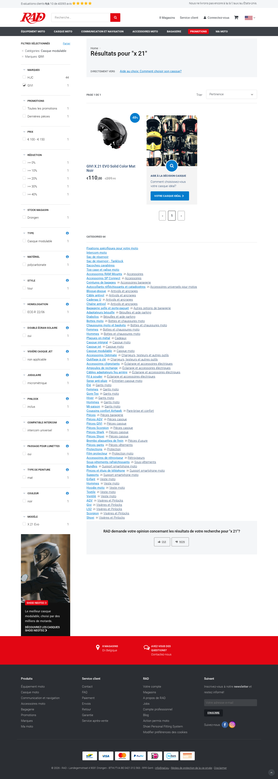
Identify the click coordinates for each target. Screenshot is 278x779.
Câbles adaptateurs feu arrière (106, 372)
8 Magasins (167, 18)
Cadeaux (120, 338)
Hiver (90, 398)
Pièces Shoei (95, 436)
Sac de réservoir (97, 257)
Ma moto (27, 726)
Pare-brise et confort (140, 411)
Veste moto (107, 479)
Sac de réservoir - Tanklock (104, 261)
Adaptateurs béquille (100, 312)
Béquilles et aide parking (135, 312)
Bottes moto (95, 321)
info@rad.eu (162, 767)
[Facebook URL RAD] (225, 725)
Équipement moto (33, 686)
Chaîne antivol (96, 304)
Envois (86, 704)
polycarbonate (48, 265)
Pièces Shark (95, 432)
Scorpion (92, 513)
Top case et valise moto (102, 270)
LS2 (89, 509)
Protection (114, 449)
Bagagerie (27, 709)
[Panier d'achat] (236, 18)
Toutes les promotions (48, 108)
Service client (189, 18)
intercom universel (48, 430)
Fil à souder (94, 376)
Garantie (87, 715)
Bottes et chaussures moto (126, 321)
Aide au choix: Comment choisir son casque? (151, 71)
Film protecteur (96, 453)
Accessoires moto (33, 704)
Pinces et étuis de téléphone (105, 470)
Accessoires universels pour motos (173, 287)
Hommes (92, 334)
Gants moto (103, 385)
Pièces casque (117, 419)
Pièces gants (95, 445)
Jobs (146, 704)
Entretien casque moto (127, 381)
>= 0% (48, 162)
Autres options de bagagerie (152, 308)
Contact (87, 686)
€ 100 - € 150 (48, 139)
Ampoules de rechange (102, 368)
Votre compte (152, 686)
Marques (27, 721)
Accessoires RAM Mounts (104, 274)
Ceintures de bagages (101, 282)
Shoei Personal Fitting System (163, 726)
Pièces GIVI (94, 423)
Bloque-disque (96, 291)
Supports (92, 475)
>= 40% (48, 194)
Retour (86, 709)
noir (48, 501)
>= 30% (48, 186)
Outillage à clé (96, 359)
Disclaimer (220, 767)
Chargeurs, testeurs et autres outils (145, 355)
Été (88, 385)
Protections (94, 449)
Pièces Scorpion (97, 428)
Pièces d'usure (138, 441)
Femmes (92, 329)
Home (94, 48)
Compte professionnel (157, 709)
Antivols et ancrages (124, 291)
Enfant (90, 479)
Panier (66, 43)
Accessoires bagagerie (135, 282)
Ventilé (91, 496)
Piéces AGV (94, 419)
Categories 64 (95, 236)
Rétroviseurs (136, 458)
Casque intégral (97, 342)
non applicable (48, 359)
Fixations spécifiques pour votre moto (112, 248)
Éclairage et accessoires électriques (148, 364)
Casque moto (121, 342)
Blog (146, 715)
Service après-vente (95, 721)
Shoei (90, 517)
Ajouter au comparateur (107, 184)
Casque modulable (48, 241)
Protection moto (122, 453)
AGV (89, 500)
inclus (48, 407)
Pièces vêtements (121, 445)
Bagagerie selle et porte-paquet (107, 308)
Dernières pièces (48, 116)
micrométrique (48, 383)
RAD (146, 678)
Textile (90, 492)
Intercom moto (96, 252)
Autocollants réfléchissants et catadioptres (116, 287)
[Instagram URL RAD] (232, 725)
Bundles (91, 466)
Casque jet (93, 346)
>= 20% (48, 178)
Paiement (88, 698)
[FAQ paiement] (139, 759)
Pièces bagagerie (111, 415)
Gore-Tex (92, 394)
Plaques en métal (98, 338)
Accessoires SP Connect (103, 278)
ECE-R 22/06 (48, 312)
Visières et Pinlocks (110, 500)
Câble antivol (95, 295)
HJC (48, 77)
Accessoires (135, 274)
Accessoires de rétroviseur (104, 458)
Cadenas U (93, 299)
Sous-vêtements (145, 462)
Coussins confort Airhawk (104, 411)
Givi (89, 505)
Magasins (149, 692)
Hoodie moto (95, 488)
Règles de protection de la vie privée (191, 767)
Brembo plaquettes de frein (104, 441)
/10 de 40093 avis (46, 3)
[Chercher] (115, 17)
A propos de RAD (154, 698)
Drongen (48, 217)
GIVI (48, 85)
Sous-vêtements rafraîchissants (108, 462)
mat (48, 478)
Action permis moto (156, 721)
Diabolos (92, 317)
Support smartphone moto (119, 466)
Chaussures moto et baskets (106, 325)
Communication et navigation (40, 698)
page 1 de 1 (93, 94)
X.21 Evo (48, 524)
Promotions (28, 715)
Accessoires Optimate (101, 355)
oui (48, 336)
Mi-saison (93, 406)
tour (48, 288)
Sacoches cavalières (100, 265)
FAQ (84, 692)
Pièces (91, 415)
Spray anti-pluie (96, 381)
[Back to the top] (271, 772)
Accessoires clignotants (103, 364)
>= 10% (48, 170)
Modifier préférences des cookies (165, 732)
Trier (199, 95)
